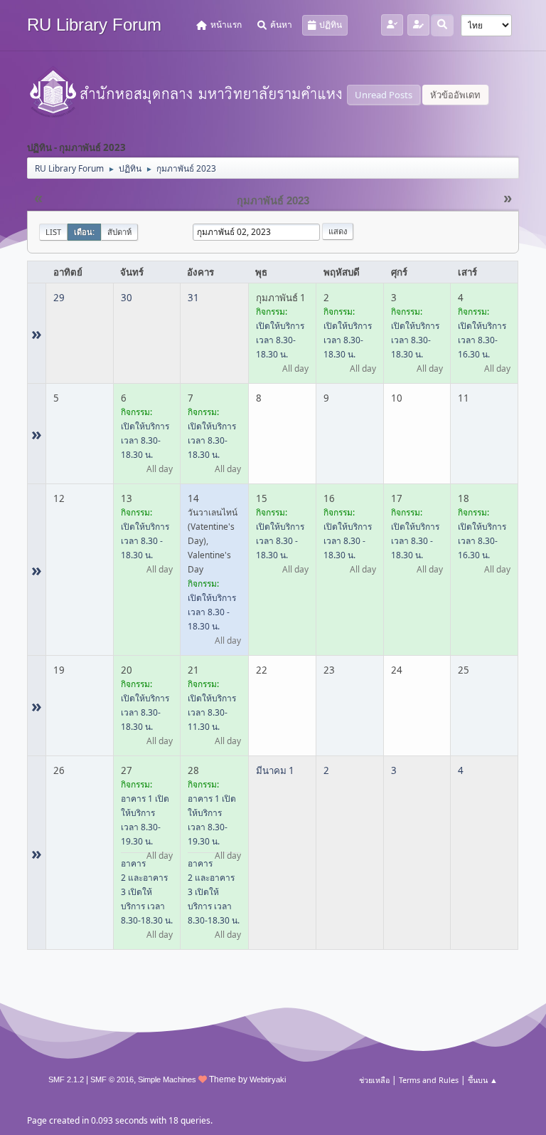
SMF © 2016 (112, 1079)
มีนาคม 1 (275, 770)
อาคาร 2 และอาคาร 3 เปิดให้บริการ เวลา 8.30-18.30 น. (147, 891)
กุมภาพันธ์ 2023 (273, 200)
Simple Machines (167, 1079)
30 (126, 297)
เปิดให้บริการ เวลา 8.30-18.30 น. (280, 340)
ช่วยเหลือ (374, 1079)
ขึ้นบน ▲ (483, 1079)
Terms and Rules (429, 1079)
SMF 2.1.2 (66, 1079)
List (53, 231)
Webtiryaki (268, 1079)
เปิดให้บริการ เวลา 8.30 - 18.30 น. (145, 541)
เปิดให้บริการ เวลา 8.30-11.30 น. (212, 712)
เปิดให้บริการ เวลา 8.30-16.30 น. (482, 340)
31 (193, 297)
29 (59, 297)
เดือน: (84, 231)
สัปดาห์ (119, 231)
